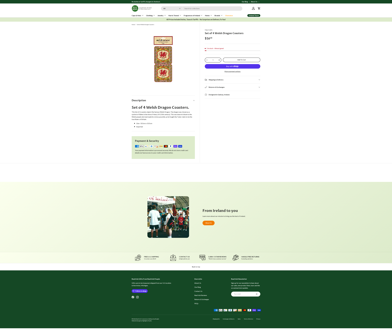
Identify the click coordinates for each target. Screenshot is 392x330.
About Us (254, 2)
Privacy (258, 319)
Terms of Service (248, 319)
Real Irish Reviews (200, 295)
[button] (259, 8)
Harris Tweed (173, 15)
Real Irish (138, 319)
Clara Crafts (208, 30)
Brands (217, 15)
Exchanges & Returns (228, 319)
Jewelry (160, 15)
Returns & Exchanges (201, 299)
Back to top (196, 267)
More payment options (232, 71)
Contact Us (198, 291)
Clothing (149, 15)
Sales (239, 319)
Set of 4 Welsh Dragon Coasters (145, 24)
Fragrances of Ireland (192, 15)
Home (207, 15)
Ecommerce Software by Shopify (150, 319)
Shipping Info (216, 319)
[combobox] (201, 8)
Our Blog (245, 2)
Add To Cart (241, 60)
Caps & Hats (136, 15)
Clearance (229, 15)
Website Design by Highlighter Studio (142, 321)
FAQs (196, 303)
